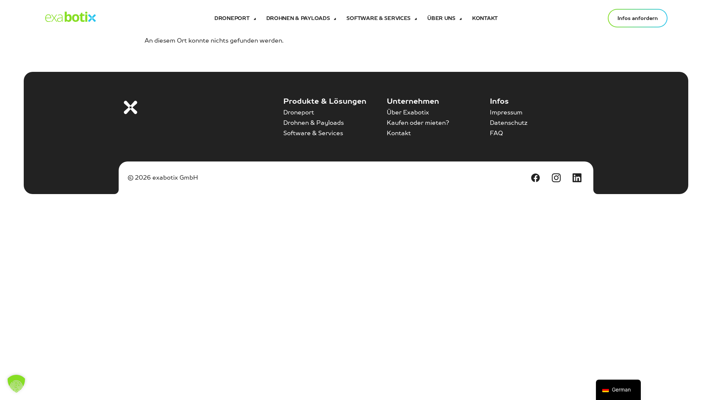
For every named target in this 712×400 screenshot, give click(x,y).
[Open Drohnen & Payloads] (334, 18)
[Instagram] (556, 177)
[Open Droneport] (254, 18)
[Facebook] (535, 177)
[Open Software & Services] (415, 18)
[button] (16, 383)
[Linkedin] (577, 177)
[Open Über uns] (459, 18)
